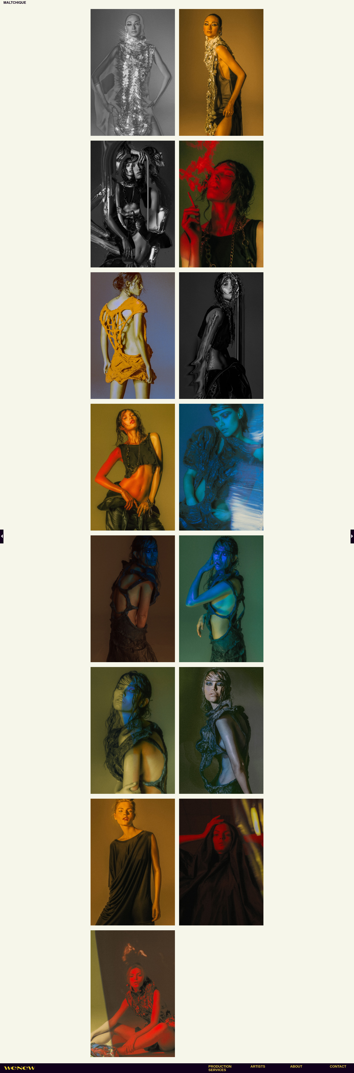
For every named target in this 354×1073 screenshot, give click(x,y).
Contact (338, 1066)
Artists (257, 1066)
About (296, 1066)
